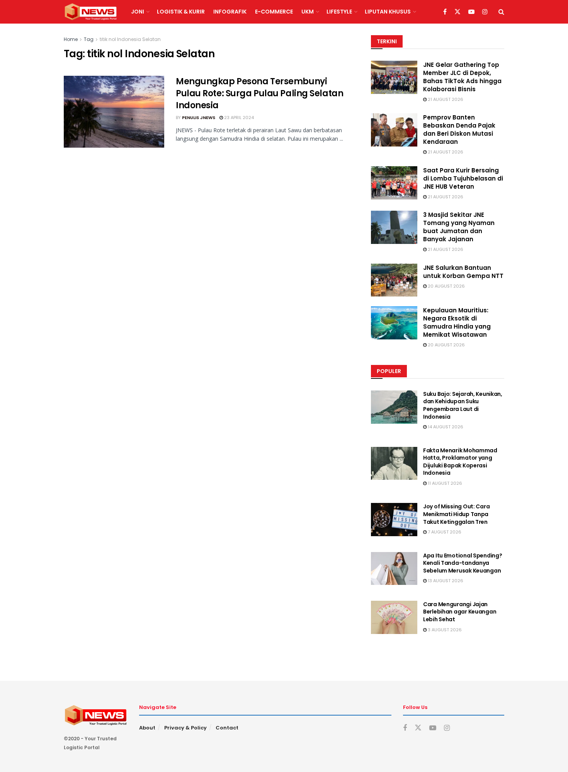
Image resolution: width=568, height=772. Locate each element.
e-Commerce (274, 11)
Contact (227, 727)
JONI (137, 11)
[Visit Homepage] (90, 12)
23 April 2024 (238, 117)
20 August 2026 (446, 286)
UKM (307, 11)
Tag (89, 39)
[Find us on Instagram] (485, 12)
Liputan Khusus (388, 11)
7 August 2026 (444, 532)
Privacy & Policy (185, 727)
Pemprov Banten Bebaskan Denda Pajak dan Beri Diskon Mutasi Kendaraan (459, 129)
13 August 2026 (445, 581)
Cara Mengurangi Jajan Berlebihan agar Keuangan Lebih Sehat (459, 611)
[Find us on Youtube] (471, 12)
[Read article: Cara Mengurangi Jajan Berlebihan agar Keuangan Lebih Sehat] (394, 617)
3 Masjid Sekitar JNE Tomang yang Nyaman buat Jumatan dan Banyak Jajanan (459, 227)
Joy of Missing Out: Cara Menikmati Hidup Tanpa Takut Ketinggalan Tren (456, 514)
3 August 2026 (444, 630)
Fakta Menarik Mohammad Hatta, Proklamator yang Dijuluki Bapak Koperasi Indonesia (460, 461)
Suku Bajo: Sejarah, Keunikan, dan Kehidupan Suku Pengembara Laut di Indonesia (462, 405)
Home (71, 39)
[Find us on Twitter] (457, 12)
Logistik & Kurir (181, 11)
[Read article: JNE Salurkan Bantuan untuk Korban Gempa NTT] (394, 280)
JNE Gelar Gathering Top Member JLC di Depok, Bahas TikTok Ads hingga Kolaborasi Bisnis (462, 77)
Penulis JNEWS (198, 117)
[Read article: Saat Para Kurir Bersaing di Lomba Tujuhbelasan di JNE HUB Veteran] (394, 182)
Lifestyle (339, 11)
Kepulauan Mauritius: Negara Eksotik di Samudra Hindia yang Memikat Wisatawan (457, 322)
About (147, 727)
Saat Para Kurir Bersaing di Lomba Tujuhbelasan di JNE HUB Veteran (463, 178)
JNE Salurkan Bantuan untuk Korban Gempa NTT (463, 272)
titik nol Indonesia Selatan (130, 39)
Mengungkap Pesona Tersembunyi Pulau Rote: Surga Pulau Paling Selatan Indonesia (259, 93)
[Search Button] (501, 12)
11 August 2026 (444, 483)
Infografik (230, 11)
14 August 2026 (445, 427)
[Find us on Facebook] (445, 12)
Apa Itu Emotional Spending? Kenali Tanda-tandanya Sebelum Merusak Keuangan (462, 563)
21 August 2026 (445, 99)
